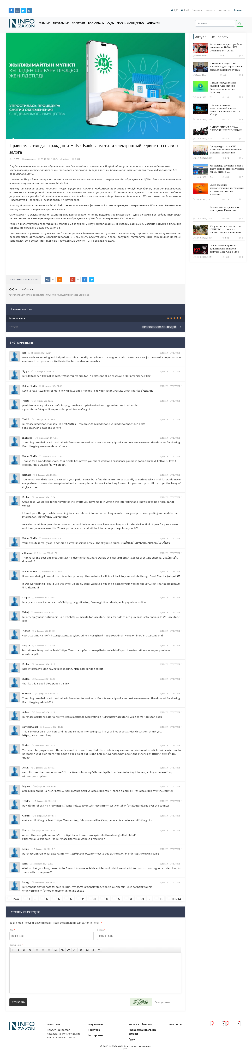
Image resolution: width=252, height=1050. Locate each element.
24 (47, 899)
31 (131, 899)
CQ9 (136, 528)
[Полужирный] (13, 950)
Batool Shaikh (29, 386)
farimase (26, 475)
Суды (111, 23)
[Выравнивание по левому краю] (37, 950)
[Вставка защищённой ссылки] (68, 950)
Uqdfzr (25, 830)
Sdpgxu (26, 645)
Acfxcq (25, 712)
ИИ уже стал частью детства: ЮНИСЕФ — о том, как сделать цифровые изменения (226, 229)
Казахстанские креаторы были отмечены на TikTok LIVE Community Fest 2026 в (226, 47)
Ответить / (175, 353)
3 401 (77, 159)
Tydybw (26, 801)
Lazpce (26, 597)
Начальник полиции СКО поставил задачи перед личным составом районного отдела (226, 66)
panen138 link (60, 683)
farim (25, 863)
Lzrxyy (25, 882)
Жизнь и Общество (130, 23)
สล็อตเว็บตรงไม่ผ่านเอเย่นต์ (53, 516)
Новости (210, 10)
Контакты (224, 10)
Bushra (25, 497)
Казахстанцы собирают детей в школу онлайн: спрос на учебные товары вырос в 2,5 (227, 168)
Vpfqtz (25, 400)
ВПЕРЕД (176, 899)
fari (24, 352)
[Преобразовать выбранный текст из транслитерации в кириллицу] (93, 950)
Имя (12, 930)
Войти (238, 10)
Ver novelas (93, 361)
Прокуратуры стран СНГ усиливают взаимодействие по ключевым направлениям (226, 149)
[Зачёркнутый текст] (30, 950)
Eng (186, 10)
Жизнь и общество (141, 1024)
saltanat (66, 159)
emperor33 (46, 872)
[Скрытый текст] (81, 950)
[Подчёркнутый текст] (24, 950)
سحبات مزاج (31, 487)
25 (59, 899)
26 (71, 899)
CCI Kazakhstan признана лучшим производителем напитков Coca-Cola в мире (224, 248)
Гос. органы (96, 23)
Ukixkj (25, 612)
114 (161, 899)
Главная (196, 10)
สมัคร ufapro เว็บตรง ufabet (49, 464)
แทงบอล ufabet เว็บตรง (53, 446)
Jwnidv (25, 767)
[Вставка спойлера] (99, 950)
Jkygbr (25, 371)
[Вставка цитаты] (87, 950)
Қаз (176, 10)
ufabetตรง (46, 702)
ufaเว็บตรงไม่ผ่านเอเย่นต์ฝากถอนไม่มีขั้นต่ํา (145, 543)
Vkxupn (26, 631)
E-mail (101, 930)
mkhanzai (27, 553)
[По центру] (43, 950)
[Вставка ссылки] (62, 950)
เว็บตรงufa (147, 390)
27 (83, 899)
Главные (44, 23)
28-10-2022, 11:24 (49, 159)
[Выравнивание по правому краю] (49, 950)
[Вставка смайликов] (56, 950)
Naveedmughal (30, 727)
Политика (78, 23)
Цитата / (165, 353)
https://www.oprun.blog (36, 735)
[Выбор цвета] (74, 950)
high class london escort (88, 668)
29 (107, 899)
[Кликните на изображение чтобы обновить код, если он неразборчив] (141, 1002)
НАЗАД (16, 899)
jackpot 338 (173, 576)
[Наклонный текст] (18, 950)
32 (142, 899)
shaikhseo (27, 438)
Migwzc (26, 786)
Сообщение (16, 945)
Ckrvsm (26, 815)
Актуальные (61, 23)
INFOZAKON (116, 1046)
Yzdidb (25, 419)
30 (119, 899)
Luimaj (25, 849)
